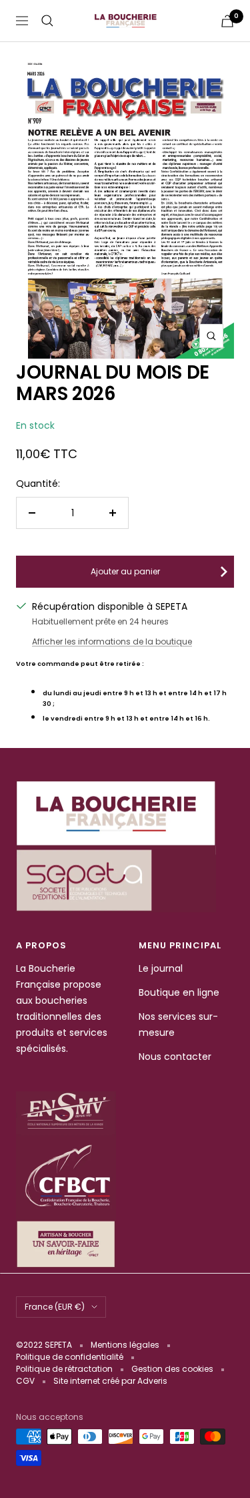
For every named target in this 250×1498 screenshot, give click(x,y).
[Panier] (227, 21)
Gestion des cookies (172, 1368)
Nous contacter (175, 1056)
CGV (25, 1380)
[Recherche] (47, 21)
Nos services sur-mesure (178, 1024)
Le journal (161, 968)
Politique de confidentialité (69, 1356)
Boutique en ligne (179, 992)
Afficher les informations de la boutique (112, 641)
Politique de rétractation (64, 1368)
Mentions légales (125, 1344)
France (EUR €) (55, 1306)
